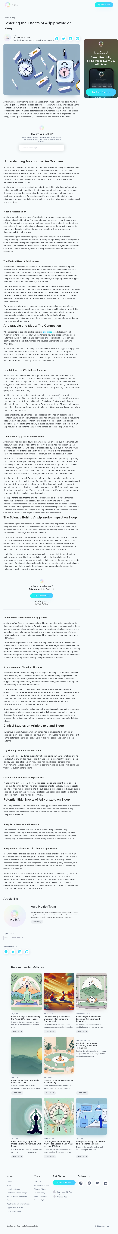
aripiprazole (48, 332)
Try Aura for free (104, 5)
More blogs (37, 922)
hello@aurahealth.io (30, 1226)
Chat (18, 1226)
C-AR (97, 1228)
